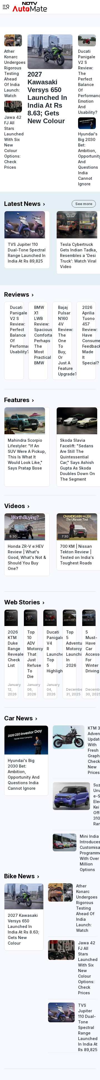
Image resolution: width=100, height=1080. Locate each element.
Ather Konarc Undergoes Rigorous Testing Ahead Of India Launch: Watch (13, 73)
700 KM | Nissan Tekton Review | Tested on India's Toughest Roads (77, 554)
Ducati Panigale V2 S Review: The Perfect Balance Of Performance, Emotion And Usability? (87, 82)
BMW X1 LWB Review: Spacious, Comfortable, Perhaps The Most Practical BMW (41, 335)
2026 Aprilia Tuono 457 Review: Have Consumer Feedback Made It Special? (89, 335)
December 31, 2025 (75, 691)
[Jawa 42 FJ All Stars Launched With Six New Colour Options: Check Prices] (13, 107)
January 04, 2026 (53, 689)
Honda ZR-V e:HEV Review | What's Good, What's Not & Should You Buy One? (27, 557)
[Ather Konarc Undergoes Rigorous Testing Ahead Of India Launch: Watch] (13, 40)
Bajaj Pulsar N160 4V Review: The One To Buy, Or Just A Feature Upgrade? (65, 340)
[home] (29, 7)
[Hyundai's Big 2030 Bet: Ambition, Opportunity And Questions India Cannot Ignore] (87, 123)
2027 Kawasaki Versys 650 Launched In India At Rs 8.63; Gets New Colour (47, 97)
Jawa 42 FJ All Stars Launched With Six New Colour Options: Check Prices (13, 142)
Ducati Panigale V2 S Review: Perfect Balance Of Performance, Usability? (17, 329)
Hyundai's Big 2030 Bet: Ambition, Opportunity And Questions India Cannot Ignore (87, 159)
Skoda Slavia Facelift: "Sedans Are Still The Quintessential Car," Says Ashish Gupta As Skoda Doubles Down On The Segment (77, 459)
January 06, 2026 (33, 689)
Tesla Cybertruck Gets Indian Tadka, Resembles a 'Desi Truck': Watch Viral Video (78, 255)
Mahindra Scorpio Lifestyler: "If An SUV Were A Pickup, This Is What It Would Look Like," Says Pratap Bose (27, 454)
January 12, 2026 (14, 689)
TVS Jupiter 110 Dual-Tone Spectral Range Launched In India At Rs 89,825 (27, 252)
